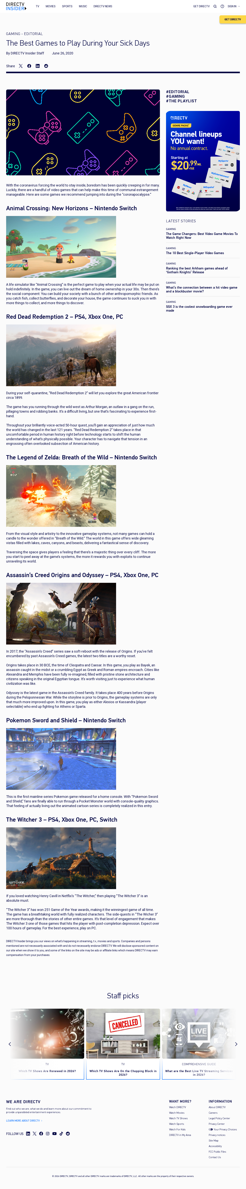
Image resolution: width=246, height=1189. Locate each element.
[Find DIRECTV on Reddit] (68, 1134)
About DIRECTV (217, 1107)
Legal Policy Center (219, 1118)
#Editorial (177, 92)
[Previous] (13, 1044)
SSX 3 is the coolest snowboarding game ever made (199, 308)
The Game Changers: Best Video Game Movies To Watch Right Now (202, 236)
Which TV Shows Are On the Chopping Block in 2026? (123, 1073)
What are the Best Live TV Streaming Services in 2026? (199, 1073)
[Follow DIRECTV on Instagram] (48, 1134)
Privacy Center (217, 1124)
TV (37, 6)
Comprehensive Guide (199, 1064)
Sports (67, 6)
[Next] (233, 1044)
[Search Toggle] (215, 6)
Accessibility (215, 1146)
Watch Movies (176, 1113)
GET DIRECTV (232, 19)
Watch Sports (176, 1124)
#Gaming (175, 96)
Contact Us (215, 1157)
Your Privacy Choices (225, 1129)
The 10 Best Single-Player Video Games (195, 253)
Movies (51, 6)
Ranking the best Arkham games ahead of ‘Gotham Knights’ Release (197, 270)
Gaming (171, 229)
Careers (213, 1113)
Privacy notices (217, 1135)
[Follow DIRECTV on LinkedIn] (28, 1134)
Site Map (214, 1140)
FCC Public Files (217, 1151)
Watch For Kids (177, 1129)
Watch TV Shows (178, 1118)
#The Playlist (181, 101)
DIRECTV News (103, 6)
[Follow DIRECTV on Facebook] (41, 1134)
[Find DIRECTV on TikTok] (61, 1134)
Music (83, 6)
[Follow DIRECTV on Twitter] (35, 1134)
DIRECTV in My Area (180, 1135)
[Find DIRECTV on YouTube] (54, 1134)
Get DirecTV (201, 6)
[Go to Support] (222, 6)
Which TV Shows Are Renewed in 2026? (47, 1071)
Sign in (232, 6)
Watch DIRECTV (177, 1107)
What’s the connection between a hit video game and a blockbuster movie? (201, 289)
